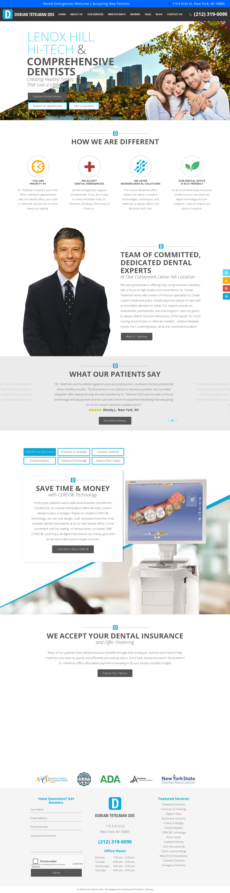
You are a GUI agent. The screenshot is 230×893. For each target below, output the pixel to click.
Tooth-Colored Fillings (173, 851)
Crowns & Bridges (174, 823)
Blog (159, 14)
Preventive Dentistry (173, 804)
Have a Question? (84, 106)
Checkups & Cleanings (74, 452)
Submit (56, 872)
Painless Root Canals (108, 460)
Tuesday (100, 861)
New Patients (117, 14)
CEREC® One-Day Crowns (40, 452)
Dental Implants (40, 460)
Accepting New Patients (111, 3)
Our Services (95, 14)
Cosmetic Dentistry (108, 452)
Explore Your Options (115, 673)
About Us (76, 14)
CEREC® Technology (173, 832)
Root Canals (174, 837)
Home (62, 14)
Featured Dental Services (47, 96)
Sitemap (149, 889)
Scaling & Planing (173, 842)
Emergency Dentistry (173, 865)
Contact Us (174, 14)
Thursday (100, 870)
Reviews (135, 14)
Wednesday (102, 866)
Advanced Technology (73, 460)
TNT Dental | (139, 889)
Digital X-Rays (173, 813)
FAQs (148, 14)
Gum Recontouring (174, 846)
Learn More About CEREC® (73, 549)
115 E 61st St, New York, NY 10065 (198, 3)
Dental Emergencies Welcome (66, 3)
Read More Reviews (115, 420)
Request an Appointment (47, 106)
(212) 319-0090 (210, 14)
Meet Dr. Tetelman (136, 336)
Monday (100, 857)
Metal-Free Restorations (174, 856)
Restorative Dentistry (174, 818)
